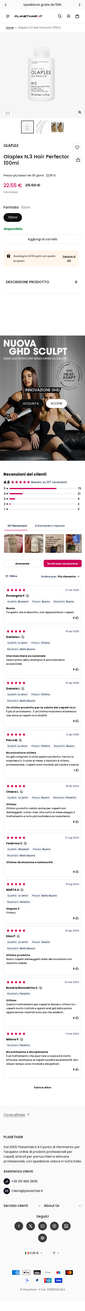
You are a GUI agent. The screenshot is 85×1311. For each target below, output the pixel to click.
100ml (12, 217)
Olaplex (11, 145)
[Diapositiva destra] (79, 4)
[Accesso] (68, 16)
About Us (51, 1205)
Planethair (30, 1290)
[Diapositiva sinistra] (6, 4)
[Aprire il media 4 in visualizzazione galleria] (57, 127)
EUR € (34, 1253)
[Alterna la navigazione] (8, 16)
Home (10, 28)
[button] (60, 16)
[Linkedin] (66, 1226)
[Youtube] (42, 1226)
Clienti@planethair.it (27, 1191)
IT (54, 1253)
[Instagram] (54, 1226)
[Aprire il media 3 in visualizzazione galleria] (42, 127)
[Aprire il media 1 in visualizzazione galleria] (27, 127)
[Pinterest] (42, 1238)
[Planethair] (28, 16)
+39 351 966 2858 (24, 1181)
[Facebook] (18, 1226)
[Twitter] (30, 1226)
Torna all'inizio (14, 1115)
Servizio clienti (16, 1205)
